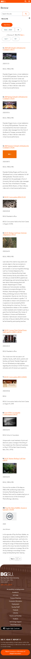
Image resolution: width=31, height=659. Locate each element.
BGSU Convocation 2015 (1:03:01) (15, 377)
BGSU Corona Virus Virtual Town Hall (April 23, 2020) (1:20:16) (15, 331)
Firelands (15, 610)
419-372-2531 (6, 585)
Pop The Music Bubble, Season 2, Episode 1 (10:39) (15, 509)
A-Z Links (15, 595)
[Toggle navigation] (29, 1)
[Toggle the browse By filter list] (29, 18)
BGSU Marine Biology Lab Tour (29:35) (14, 459)
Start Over (7, 25)
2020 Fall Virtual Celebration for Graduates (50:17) (14, 49)
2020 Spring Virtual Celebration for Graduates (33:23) (15, 98)
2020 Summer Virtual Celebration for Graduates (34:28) (16, 147)
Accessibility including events (15, 589)
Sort (6, 39)
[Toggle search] (25, 1)
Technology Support (15, 622)
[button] (12, 1)
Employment (15, 604)
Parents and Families (15, 616)
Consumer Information (15, 601)
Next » (22, 35)
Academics (15, 592)
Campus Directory (15, 598)
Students (15, 619)
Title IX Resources (15, 625)
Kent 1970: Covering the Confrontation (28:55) (11, 414)
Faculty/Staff (15, 607)
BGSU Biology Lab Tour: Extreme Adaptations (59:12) (15, 234)
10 (17, 39)
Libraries (15, 613)
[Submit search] (26, 14)
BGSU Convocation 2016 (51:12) (15, 197)
